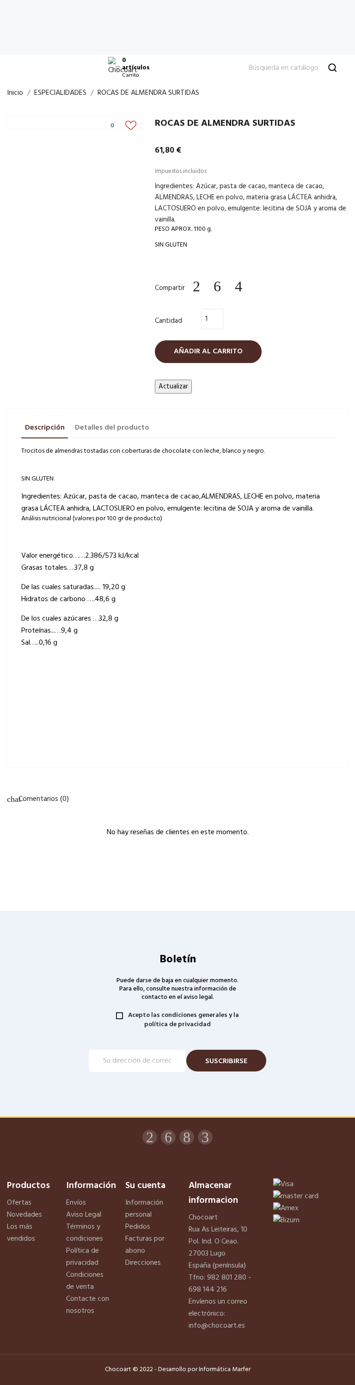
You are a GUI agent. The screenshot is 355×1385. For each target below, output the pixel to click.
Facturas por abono (145, 1245)
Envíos (76, 1203)
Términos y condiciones (84, 1233)
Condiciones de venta (85, 1281)
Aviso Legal (83, 1215)
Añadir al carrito (208, 351)
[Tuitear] (218, 287)
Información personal (144, 1209)
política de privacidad (177, 1024)
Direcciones (143, 1263)
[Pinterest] (238, 287)
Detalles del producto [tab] (112, 428)
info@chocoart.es (217, 1326)
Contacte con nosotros (87, 1305)
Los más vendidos (21, 1233)
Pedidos (137, 1227)
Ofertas (19, 1203)
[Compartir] (196, 287)
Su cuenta (145, 1185)
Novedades (24, 1215)
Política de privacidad (82, 1257)
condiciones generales (194, 1015)
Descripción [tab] (45, 428)
